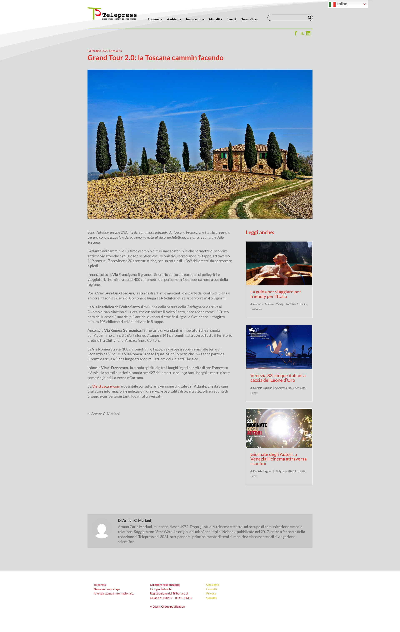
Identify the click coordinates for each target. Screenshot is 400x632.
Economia (155, 19)
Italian (341, 4)
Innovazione (195, 19)
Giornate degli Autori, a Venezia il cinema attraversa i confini (278, 458)
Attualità (215, 19)
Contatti (211, 589)
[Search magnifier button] (310, 18)
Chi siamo (212, 584)
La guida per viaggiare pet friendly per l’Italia (275, 294)
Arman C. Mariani (263, 304)
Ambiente (174, 19)
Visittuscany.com (106, 386)
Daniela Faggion (262, 387)
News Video (249, 19)
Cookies (211, 597)
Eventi (231, 19)
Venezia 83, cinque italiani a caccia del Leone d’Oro (278, 378)
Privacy (211, 593)
